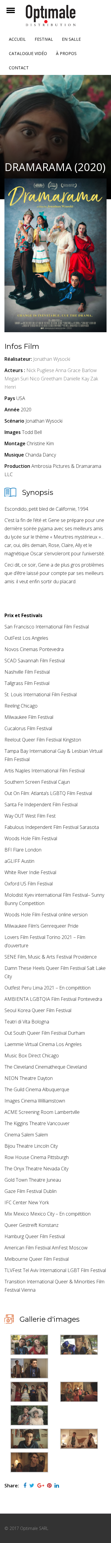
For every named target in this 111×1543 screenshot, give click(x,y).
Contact (19, 67)
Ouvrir (16, 14)
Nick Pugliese (40, 370)
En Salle (71, 39)
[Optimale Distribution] (55, 15)
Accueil (17, 39)
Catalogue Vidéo (28, 53)
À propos (66, 53)
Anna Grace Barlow (76, 370)
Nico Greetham (46, 378)
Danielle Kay (76, 378)
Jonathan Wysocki (51, 359)
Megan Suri (16, 378)
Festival (44, 39)
